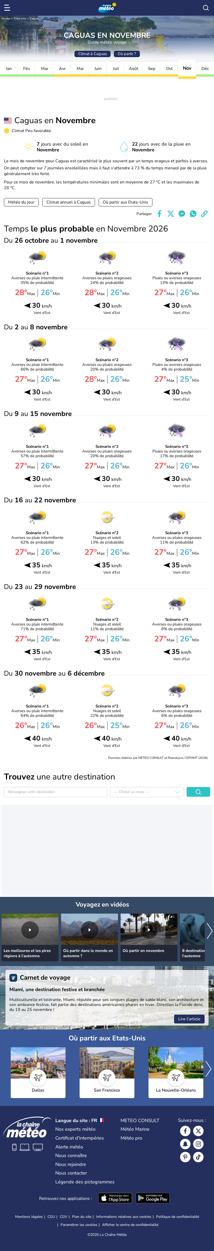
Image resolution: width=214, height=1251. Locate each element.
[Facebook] (185, 1131)
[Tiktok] (198, 1157)
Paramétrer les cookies (79, 1225)
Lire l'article (189, 1019)
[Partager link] (204, 213)
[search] (206, 8)
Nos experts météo (75, 1129)
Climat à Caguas (92, 53)
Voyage (6, 18)
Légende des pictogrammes (85, 1182)
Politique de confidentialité (177, 1216)
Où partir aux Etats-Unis (125, 202)
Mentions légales (29, 1216)
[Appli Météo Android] (153, 1198)
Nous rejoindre (70, 1164)
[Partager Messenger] (182, 213)
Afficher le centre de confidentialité (130, 1225)
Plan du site (81, 1216)
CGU (51, 1216)
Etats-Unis (20, 18)
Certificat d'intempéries (79, 1138)
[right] (210, 931)
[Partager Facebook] (159, 213)
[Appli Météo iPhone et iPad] (115, 1198)
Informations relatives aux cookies (123, 1216)
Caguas (34, 18)
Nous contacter (71, 1173)
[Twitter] (198, 1131)
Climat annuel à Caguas (68, 202)
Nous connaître (71, 1155)
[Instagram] (198, 1144)
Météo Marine (135, 1129)
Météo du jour (21, 202)
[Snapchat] (185, 1144)
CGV (63, 1216)
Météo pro (131, 1138)
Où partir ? (127, 53)
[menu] (8, 8)
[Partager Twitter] (170, 213)
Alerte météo (69, 1147)
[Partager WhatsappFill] (193, 213)
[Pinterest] (185, 1157)
